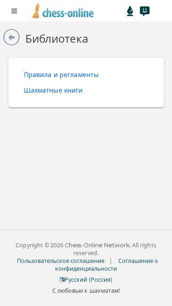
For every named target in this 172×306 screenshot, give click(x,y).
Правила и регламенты (61, 74)
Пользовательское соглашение (61, 261)
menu (14, 11)
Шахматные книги (53, 90)
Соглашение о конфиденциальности (107, 265)
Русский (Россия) (88, 280)
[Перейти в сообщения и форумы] (144, 11)
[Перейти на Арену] (130, 11)
